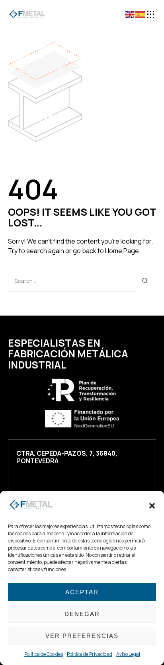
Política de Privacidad (89, 654)
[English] (130, 14)
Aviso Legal (128, 654)
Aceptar (82, 592)
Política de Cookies (43, 654)
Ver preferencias (82, 635)
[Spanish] (140, 14)
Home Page (122, 250)
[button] (152, 506)
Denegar (82, 613)
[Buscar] (145, 281)
